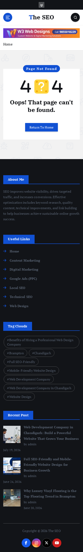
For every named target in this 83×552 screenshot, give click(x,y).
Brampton (16, 353)
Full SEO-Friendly (22, 362)
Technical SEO (21, 297)
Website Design (20, 397)
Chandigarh (42, 353)
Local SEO (17, 288)
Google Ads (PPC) (23, 278)
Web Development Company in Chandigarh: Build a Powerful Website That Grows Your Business (51, 432)
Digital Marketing (24, 269)
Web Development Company (29, 379)
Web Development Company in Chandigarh (40, 388)
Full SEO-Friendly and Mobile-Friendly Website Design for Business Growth (48, 464)
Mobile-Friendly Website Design (32, 370)
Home (8, 44)
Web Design (19, 306)
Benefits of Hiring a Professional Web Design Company (40, 342)
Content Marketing (25, 260)
